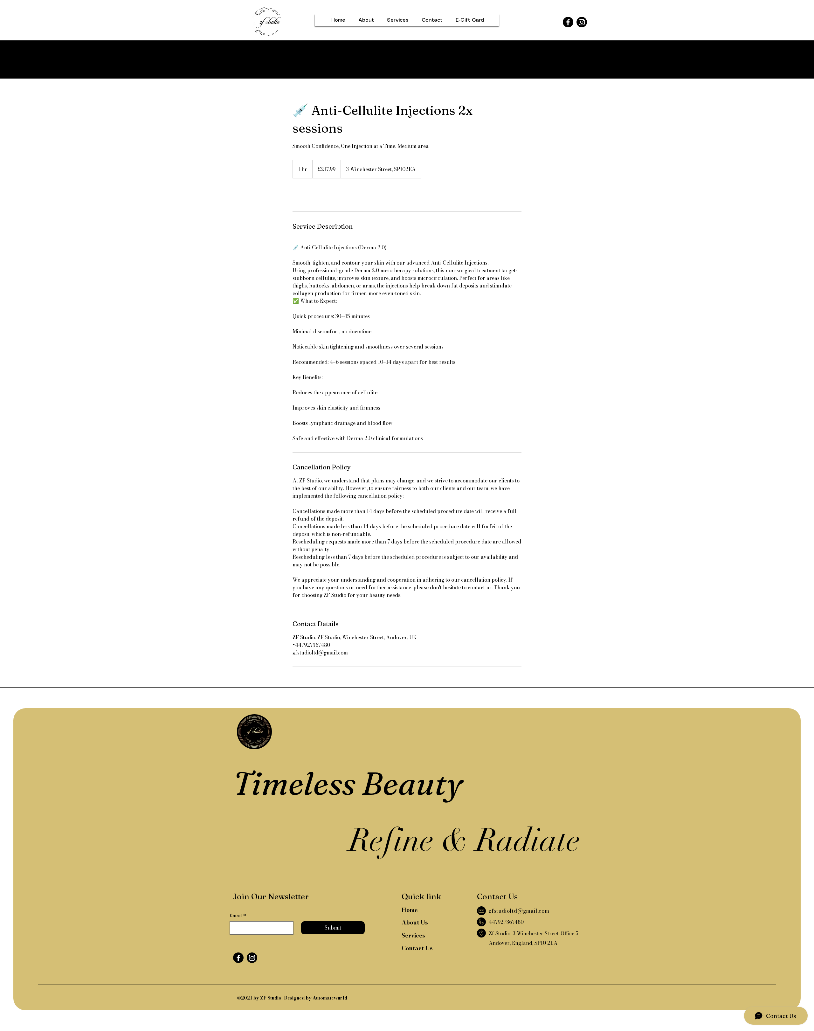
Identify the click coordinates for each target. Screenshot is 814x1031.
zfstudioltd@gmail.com (519, 911)
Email (238, 916)
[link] (314, 195)
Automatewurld (330, 997)
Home (410, 910)
